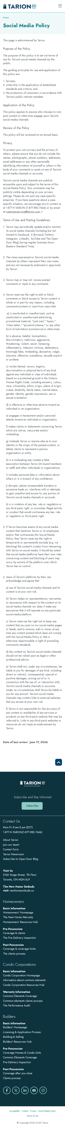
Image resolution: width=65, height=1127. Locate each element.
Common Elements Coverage (20, 996)
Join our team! (11, 845)
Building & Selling (13, 1037)
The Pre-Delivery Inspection (19, 938)
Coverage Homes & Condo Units (22, 1053)
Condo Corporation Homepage (21, 975)
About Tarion (10, 840)
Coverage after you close (17, 1073)
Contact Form (11, 849)
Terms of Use (32, 1115)
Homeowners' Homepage (18, 912)
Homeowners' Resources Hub (20, 922)
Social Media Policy (47, 1110)
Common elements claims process (23, 1001)
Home (6, 17)
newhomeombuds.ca (22, 891)
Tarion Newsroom (13, 854)
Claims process (12, 1078)
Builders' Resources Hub (17, 1042)
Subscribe (32, 806)
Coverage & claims (14, 933)
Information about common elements (24, 980)
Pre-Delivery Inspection (17, 1062)
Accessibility (14, 1110)
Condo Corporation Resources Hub (23, 985)
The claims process (14, 954)
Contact (24, 1110)
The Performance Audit (16, 1006)
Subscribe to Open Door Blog (20, 859)
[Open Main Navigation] (60, 6)
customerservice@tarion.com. (23, 212)
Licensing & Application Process (22, 1032)
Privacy (33, 1110)
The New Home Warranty (18, 917)
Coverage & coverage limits (19, 949)
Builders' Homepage (15, 1027)
